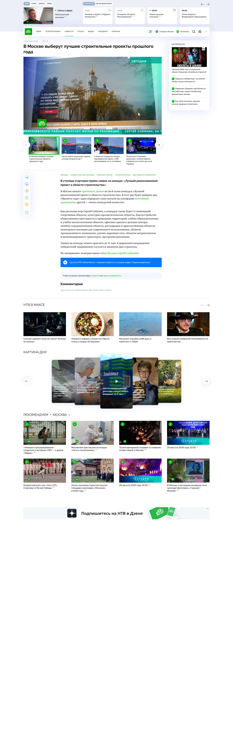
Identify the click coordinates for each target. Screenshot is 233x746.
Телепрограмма (53, 31)
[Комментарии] (27, 213)
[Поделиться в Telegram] (27, 177)
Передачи (102, 31)
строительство (122, 175)
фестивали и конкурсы (144, 175)
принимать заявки (92, 191)
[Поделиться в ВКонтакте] (27, 184)
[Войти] (199, 31)
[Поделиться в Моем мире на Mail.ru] (27, 204)
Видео (91, 31)
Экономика (184, 32)
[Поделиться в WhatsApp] (27, 198)
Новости (69, 31)
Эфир (38, 31)
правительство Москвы (82, 175)
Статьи (80, 31)
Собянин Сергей (104, 175)
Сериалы (116, 31)
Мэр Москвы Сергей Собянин (119, 253)
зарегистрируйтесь (112, 276)
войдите (95, 276)
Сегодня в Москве (167, 32)
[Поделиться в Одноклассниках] (27, 191)
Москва (64, 175)
